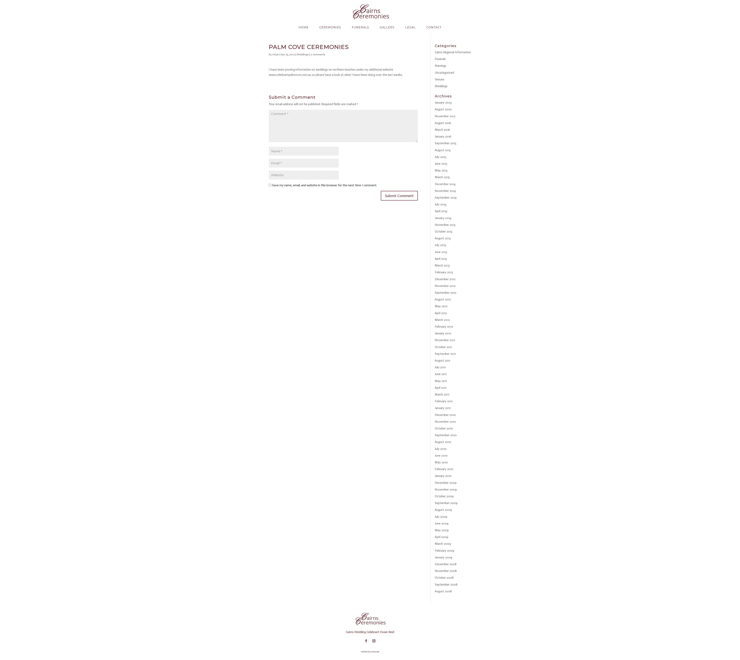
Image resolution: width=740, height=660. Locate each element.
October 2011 (443, 347)
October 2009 (444, 496)
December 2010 (445, 415)
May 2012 (441, 306)
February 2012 (444, 326)
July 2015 (440, 157)
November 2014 (445, 191)
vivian (275, 54)
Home (304, 27)
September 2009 (446, 503)
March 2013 (442, 265)
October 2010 (444, 428)
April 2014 (441, 211)
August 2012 (443, 299)
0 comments (317, 54)
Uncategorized (444, 72)
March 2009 (443, 543)
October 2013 (443, 231)
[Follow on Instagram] (374, 641)
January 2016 (443, 136)
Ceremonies (330, 27)
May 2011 (441, 381)
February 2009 (444, 550)
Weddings (303, 54)
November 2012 (445, 286)
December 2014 (445, 184)
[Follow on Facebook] (366, 641)
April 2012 (441, 313)
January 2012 (443, 333)
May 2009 (442, 530)
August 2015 (443, 150)
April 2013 (441, 258)
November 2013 (445, 225)
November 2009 (446, 489)
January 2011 (443, 408)
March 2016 (442, 129)
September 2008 (446, 584)
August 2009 (443, 510)
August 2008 (443, 591)
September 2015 (445, 143)
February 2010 (444, 469)
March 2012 (442, 320)
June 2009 (441, 523)
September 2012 (445, 292)
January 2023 (443, 102)
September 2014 (446, 197)
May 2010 (441, 462)
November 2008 (446, 571)
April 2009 (441, 537)
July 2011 (440, 367)
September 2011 (445, 354)
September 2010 (446, 435)
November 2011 (445, 340)
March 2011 (442, 394)
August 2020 (443, 109)
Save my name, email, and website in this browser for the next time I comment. (324, 185)
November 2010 (445, 421)
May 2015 (441, 170)
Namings (440, 65)
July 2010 (441, 449)
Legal (410, 27)
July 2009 (441, 516)
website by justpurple (370, 652)
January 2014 (443, 218)
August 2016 (443, 123)
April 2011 (441, 387)
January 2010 (443, 476)
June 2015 (441, 163)
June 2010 (441, 455)
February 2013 (444, 272)
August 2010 (443, 442)
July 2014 (440, 204)
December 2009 (446, 483)
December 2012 (445, 279)
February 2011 (443, 401)
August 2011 (442, 360)
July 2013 (440, 245)
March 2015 (442, 177)
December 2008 (446, 564)
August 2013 (443, 238)
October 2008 (444, 577)
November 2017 (445, 116)
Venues (439, 79)
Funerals (360, 27)
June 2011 (441, 374)
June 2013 (441, 252)
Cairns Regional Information (453, 52)
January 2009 (443, 557)
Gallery (387, 27)
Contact (433, 27)
